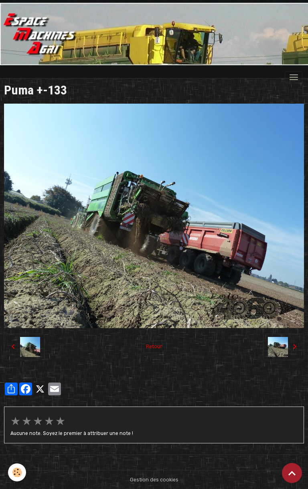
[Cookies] (17, 472)
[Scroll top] (292, 473)
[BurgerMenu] (293, 77)
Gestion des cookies (154, 480)
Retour (154, 346)
